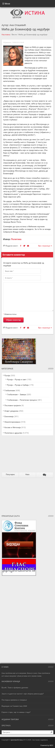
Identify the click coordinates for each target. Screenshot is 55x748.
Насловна (6, 34)
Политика (16, 239)
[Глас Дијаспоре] (19, 559)
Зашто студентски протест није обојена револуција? (23, 693)
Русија (7, 375)
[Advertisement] (18, 455)
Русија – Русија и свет (16, 379)
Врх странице (44, 245)
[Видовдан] (19, 533)
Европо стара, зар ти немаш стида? (16, 712)
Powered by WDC (46, 745)
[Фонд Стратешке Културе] (19, 521)
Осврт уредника (11, 410)
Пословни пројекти (12, 405)
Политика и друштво (13, 432)
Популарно (10, 474)
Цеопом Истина (17, 740)
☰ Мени (6, 3)
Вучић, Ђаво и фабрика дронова (15, 687)
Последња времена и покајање (14, 700)
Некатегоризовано (12, 421)
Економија (8, 416)
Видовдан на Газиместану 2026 (14, 706)
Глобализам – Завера (16, 394)
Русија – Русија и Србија (18, 385)
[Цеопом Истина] (27, 9)
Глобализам (9, 390)
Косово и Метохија (12, 427)
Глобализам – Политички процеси (22, 399)
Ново (27, 474)
